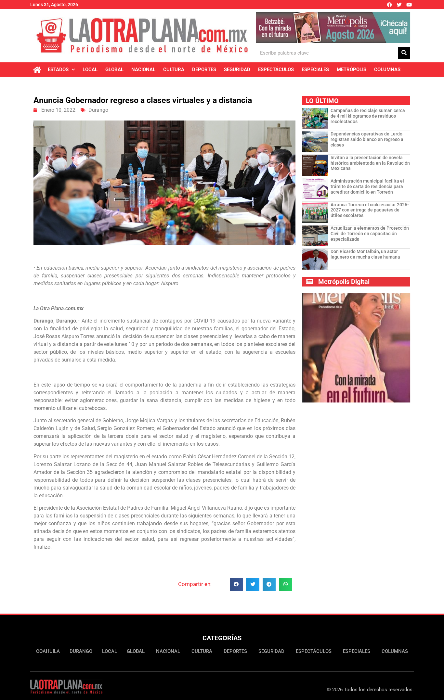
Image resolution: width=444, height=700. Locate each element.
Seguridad (237, 69)
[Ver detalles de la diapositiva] (333, 27)
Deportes (204, 69)
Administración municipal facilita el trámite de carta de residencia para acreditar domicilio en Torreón (367, 186)
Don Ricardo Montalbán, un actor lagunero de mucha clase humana (365, 254)
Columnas (387, 69)
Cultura (173, 69)
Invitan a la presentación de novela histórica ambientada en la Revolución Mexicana (370, 163)
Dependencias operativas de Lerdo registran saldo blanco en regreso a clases (367, 139)
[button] (236, 584)
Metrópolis (351, 69)
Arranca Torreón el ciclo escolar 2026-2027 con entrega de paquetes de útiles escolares (370, 210)
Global (114, 69)
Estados (58, 69)
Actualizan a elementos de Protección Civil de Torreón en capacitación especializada (370, 233)
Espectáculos (276, 69)
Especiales (315, 69)
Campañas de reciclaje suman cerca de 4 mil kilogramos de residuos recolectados (368, 116)
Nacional (143, 69)
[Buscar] (404, 53)
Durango (98, 110)
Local (90, 69)
